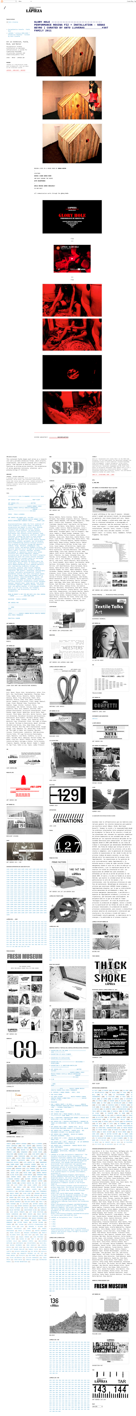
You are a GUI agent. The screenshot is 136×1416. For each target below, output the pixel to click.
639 (82, 933)
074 (76, 1352)
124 (69, 1361)
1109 (37, 869)
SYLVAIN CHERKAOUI (32, 1257)
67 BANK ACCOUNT (106, 1132)
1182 (22, 883)
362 (63, 1405)
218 (63, 1382)
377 (69, 1407)
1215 (22, 890)
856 (17, 930)
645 (57, 935)
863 (39, 930)
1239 (30, 894)
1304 (26, 906)
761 (50, 954)
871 (23, 932)
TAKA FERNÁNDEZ (41, 1191)
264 (85, 1388)
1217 (30, 890)
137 (69, 1363)
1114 (15, 871)
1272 (30, 900)
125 (72, 1361)
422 (76, 1262)
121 (60, 1361)
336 (66, 1401)
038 (85, 1346)
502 (79, 1274)
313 (76, 1397)
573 (50, 1287)
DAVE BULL (43, 1243)
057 (63, 1350)
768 (72, 954)
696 (50, 943)
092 (50, 1356)
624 (82, 931)
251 (85, 1386)
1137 (19, 875)
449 (79, 1266)
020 (69, 1344)
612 (85, 929)
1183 (26, 883)
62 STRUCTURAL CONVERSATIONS (106, 1128)
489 (82, 1272)
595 (79, 1289)
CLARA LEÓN (26, 1193)
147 (60, 1365)
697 (54, 943)
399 (56, 1411)
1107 (30, 869)
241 (54, 1386)
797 (82, 958)
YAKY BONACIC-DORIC (34, 1177)
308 (60, 1397)
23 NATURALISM (116, 1103)
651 (72, 935)
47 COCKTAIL (112, 1117)
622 (76, 931)
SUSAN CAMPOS (32, 1185)
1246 (15, 896)
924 (26, 940)
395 (85, 1409)
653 (79, 935)
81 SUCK (117, 1142)
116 (85, 1359)
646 (60, 935)
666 (79, 937)
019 (66, 1344)
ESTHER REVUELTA (37, 1187)
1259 (22, 898)
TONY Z (33, 1239)
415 (54, 1262)
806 (23, 922)
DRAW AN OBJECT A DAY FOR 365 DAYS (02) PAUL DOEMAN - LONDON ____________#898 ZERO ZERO (26, 595)
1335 (19, 912)
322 (63, 1399)
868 (14, 932)
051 (85, 1348)
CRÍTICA (94, 718)
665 (76, 937)
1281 (22, 902)
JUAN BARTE (36, 1154)
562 (57, 1285)
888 (36, 934)
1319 (41, 908)
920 (14, 940)
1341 (41, 912)
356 (85, 1403)
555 (76, 1283)
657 (50, 937)
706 (82, 943)
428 (54, 1264)
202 (54, 1380)
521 (50, 1278)
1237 (22, 894)
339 (76, 1401)
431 (63, 1264)
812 (42, 922)
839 (45, 926)
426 (88, 1262)
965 (33, 944)
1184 (30, 883)
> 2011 (53, 1222)
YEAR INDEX (9, 488)
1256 (11, 898)
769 (76, 954)
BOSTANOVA (19, 1243)
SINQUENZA (24, 1152)
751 (60, 952)
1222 (7, 892)
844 (20, 928)
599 (50, 1291)
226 (88, 1382)
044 (63, 1348)
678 (76, 939)
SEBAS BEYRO (38, 1150)
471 (66, 1270)
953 (45, 942)
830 (17, 926)
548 (54, 1283)
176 (69, 1369)
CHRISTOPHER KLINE (30, 1210)
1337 (26, 912)
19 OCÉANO (110, 1101)
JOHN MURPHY (31, 1228)
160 (60, 1367)
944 (26, 942)
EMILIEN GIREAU (30, 1201)
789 (57, 958)
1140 (30, 875)
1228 (30, 892)
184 (50, 1371)
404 (60, 1260)
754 (69, 952)
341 (82, 1401)
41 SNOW (122, 1113)
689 (69, 941)
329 (85, 1399)
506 (50, 1276)
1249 (26, 896)
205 (63, 1380)
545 (85, 1280)
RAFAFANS (44, 1170)
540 (69, 1280)
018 (63, 1344)
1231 (41, 892)
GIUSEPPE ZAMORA (30, 1164)
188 (63, 1371)
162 (66, 1367)
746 (85, 949)
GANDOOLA (44, 1210)
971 (42, 944)
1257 (15, 898)
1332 (7, 912)
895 (17, 936)
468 (57, 1270)
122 (63, 1361)
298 (69, 1395)
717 (76, 945)
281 (57, 1392)
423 (79, 1262)
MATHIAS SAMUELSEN (21, 1251)
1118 (30, 871)
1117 (26, 871)
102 (82, 1356)
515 (79, 1276)
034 (72, 1346)
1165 (41, 879)
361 (60, 1405)
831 (20, 926)
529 (76, 1278)
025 (85, 1344)
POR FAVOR (9, 1218)
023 (79, 1344)
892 (7, 936)
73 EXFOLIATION (100, 1138)
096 (63, 1356)
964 (29, 944)
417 (60, 1262)
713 (63, 945)
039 (88, 1346)
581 (76, 1287)
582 (79, 1287)
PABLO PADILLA (19, 1216)
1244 (7, 896)
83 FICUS (98, 1144)
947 (33, 942)
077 (85, 1352)
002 (54, 1342)
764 (60, 954)
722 (50, 947)
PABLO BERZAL (10, 1255)
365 (72, 1405)
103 (85, 1356)
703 (72, 943)
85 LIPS (119, 1144)
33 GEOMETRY (107, 1109)
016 (57, 1344)
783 (79, 956)
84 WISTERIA (109, 1144)
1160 (22, 879)
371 (50, 1407)
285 (69, 1392)
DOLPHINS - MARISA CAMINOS (17, 599)
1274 (37, 900)
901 (36, 936)
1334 (15, 912)
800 (50, 960)
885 (26, 934)
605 (63, 929)
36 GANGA (103, 1111)
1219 (37, 890)
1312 (15, 908)
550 (60, 1283)
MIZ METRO (34, 1251)
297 (66, 1395)
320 (57, 1399)
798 (85, 958)
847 (29, 928)
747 (88, 949)
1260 (26, 898)
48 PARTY (123, 1117)
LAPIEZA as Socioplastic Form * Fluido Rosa (66, 1217)
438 (85, 1264)
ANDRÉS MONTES (42, 1172)
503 (82, 1274)
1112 (7, 871)
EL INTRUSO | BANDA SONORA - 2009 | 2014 (65, 1092)
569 (79, 1285)
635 (76, 933)
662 (66, 937)
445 (66, 1266)
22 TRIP (103, 1103)
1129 (30, 873)
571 (85, 1285)
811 (39, 922)
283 (63, 1392)
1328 (33, 910)
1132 (41, 873)
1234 (11, 894)
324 (69, 1399)
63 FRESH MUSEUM (126, 1128)
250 (82, 1386)
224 (82, 1382)
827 (7, 926)
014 (50, 1344)
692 (79, 941)
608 (72, 929)
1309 (45, 906)
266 (50, 1390)
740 (66, 949)
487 (76, 1272)
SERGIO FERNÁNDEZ (38, 1218)
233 (69, 1384)
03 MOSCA (116, 1090)
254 (54, 1388)
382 (85, 1407)
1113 (11, 871)
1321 (7, 910)
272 (69, 1390)
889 (39, 934)
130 (88, 1361)
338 (72, 1401)
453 (50, 1268)
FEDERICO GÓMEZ (22, 1148)
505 (88, 1274)
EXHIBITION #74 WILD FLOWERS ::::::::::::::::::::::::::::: (61, 1055)
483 (63, 1272)
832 (23, 926)
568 (76, 1285)
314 (79, 1397)
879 (7, 934)
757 (79, 952)
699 (60, 943)
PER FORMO (32, 1255)
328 (82, 1399)
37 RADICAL (114, 1111)
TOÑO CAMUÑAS (11, 1150)
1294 (30, 904)
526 (66, 1278)
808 (29, 922)
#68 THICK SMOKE (56, 1094)
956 (14, 944)
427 (50, 1264)
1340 (37, 912)
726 (63, 947)
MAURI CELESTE (15, 1233)
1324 (19, 910)
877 (42, 932)
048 (76, 1348)
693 (82, 941)
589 (60, 1289)
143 (88, 1363)
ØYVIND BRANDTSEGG (21, 1261)
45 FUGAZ (129, 1115)
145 (54, 1365)
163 (69, 1367)
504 (85, 1274)
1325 (22, 910)
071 (66, 1352)
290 (85, 1392)
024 (82, 1344)
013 (88, 1342)
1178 (7, 883)
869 (17, 932)
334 (60, 1401)
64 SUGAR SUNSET (101, 1130)
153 (79, 1365)
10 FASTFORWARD (119, 1094)
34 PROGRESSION (121, 1109)
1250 (30, 896)
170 (50, 1369)
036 (79, 1346)
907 (14, 938)
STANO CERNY (10, 1239)
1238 (26, 894)
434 (72, 1264)
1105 (22, 869)
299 (72, 1395)
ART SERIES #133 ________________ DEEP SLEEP (24, 499)
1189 (7, 886)
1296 (37, 904)
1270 (22, 900)
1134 (7, 875)
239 (88, 1384)
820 (26, 924)
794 (72, 958)
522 (54, 1278)
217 (60, 1382)
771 (82, 954)
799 (88, 958)
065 (88, 1350)
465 (88, 1268)
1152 (33, 877)
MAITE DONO (27, 1172)
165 (76, 1367)
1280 (19, 902)
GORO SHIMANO (11, 1204)
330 (88, 1399)
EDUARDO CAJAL (22, 1154)
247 (72, 1386)
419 (66, 1262)
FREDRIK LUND (11, 1152)
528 (72, 1278)
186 (57, 1371)
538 (63, 1280)
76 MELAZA (102, 1140)
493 (54, 1274)
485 (69, 1272)
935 (11, 942)
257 (63, 1388)
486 (72, 1272)
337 (69, 1401)
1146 (11, 877)
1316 (30, 908)
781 (72, 956)
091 (88, 1354)
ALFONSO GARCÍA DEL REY (29, 1183)
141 (82, 1363)
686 (60, 941)
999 (28, 946)
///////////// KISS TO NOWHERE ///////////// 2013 (26, 496)
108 (60, 1359)
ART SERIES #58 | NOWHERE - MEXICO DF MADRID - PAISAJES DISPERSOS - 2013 (67, 1135)
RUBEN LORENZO (21, 1181)
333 (57, 1401)
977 (10, 946)
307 (57, 1397)
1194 (26, 886)
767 (69, 954)
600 (53, 1291)
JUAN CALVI (10, 1206)
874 (33, 932)
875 (36, 932)
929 (36, 940)
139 (76, 1363)
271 (66, 1390)
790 (60, 958)
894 (14, 936)
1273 (33, 900)
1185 (33, 883)
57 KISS (110, 1123)
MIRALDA (36, 1195)
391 (72, 1409)
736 (54, 949)
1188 (45, 883)
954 (7, 944)
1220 (41, 890)
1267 (11, 900)
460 (72, 1268)
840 (7, 928)
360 (57, 1405)
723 (54, 947)
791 (63, 958)
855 (14, 930)
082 (60, 1354)
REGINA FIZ (25, 1150)
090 (85, 1354)
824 (39, 924)
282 (60, 1392)
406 (66, 1260)
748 (50, 952)
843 (17, 928)
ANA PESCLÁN (28, 1199)
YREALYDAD (9, 1154)
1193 (22, 886)
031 (63, 1346)
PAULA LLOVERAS (37, 1143)
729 (72, 947)
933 (45, 940)
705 (79, 943)
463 (82, 1268)
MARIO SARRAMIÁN (12, 1214)
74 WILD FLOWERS (117, 1138)
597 (85, 1289)
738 (60, 949)
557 (82, 1283)
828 (11, 926)
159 (57, 1367)
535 (54, 1280)
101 (79, 1356)
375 (63, 1407)
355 (82, 1403)
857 (20, 930)
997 (25, 946)
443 (60, 1266)
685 (57, 941)
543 (79, 1280)
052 (88, 1348)
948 (36, 942)
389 (66, 1409)
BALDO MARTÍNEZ (15, 1210)
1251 (33, 896)
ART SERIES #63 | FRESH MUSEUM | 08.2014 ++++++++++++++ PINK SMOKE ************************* (70, 1114)
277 (85, 1390)
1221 (45, 890)
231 (63, 1384)
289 (82, 1392)
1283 (30, 902)
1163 (33, 879)
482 (60, 1272)
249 (79, 1386)
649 (66, 935)
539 (66, 1280)
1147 (15, 877)
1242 (41, 894)
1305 (30, 906)
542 (76, 1280)
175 (66, 1369)
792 (66, 958)
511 (66, 1276)
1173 (30, 881)
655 (85, 935)
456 (60, 1268)
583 (82, 1287)
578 (66, 1287)
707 (85, 943)
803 (14, 922)
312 (72, 1397)
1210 (45, 888)
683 (50, 941)
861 (33, 930)
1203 (19, 888)
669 (88, 937)
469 (60, 1270)
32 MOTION (95, 1109)
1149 (22, 877)
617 (60, 931)
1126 (19, 873)
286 (72, 1392)
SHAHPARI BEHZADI (12, 1220)
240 (50, 1386)
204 (60, 1380)
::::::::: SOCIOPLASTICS (58, 437)
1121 (41, 871)
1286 (41, 902)
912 (29, 938)
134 (60, 1363)
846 (26, 928)
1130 (33, 873)
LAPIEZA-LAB (20, 57)
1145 (7, 877)
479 (50, 1272)
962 (23, 944)
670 (50, 939)
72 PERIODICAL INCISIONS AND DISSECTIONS (117, 1136)
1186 (37, 883)
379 (76, 1407)
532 (85, 1278)
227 (50, 1384)
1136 (15, 875)
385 (54, 1409)
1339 (33, 912)
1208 (37, 888)
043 (60, 1348)
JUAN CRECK (30, 1247)
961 (20, 944)
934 (7, 942)
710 (54, 945)
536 (57, 1280)
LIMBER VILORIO (41, 1158)
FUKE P (41, 1201)
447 (72, 1266)
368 (82, 1405)
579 (69, 1287)
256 (60, 1388)
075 (79, 1352)
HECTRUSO (9, 1148)
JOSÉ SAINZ (18, 1247)
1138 (22, 875)
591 (66, 1289)
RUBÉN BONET (15, 1164)
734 (88, 947)
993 (22, 946)
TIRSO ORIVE (18, 1259)
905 (7, 938)
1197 (37, 886)
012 (85, 1342)
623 (79, 931)
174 (63, 1369)
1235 (15, 894)
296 (63, 1395)
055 (57, 1350)
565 (66, 1285)
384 (50, 1409)
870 (20, 932)
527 (69, 1278)
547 (50, 1283)
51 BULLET (121, 1119)
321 (60, 1399)
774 (50, 956)
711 (57, 945)
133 (57, 1363)
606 (66, 929)
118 (50, 1361)
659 (57, 937)
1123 (7, 873)
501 (76, 1274)
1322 (11, 910)
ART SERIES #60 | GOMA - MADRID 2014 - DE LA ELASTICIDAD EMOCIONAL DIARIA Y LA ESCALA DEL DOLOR (69, 1127)
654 (82, 935)
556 (79, 1283)
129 (85, 1361)
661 (63, 937)
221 (72, 1382)
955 (11, 944)
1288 (7, 904)
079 (50, 1354)
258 (66, 1388)
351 (69, 1403)
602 (54, 929)
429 (57, 1264)
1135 (11, 875)
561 (54, 1285)
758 (82, 952)
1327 (30, 910)
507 (54, 1276)
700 (63, 943)
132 (54, 1363)
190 (69, 1371)
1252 (37, 896)
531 (82, 1278)
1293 (26, 904)
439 (88, 1264)
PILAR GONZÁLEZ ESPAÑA (35, 1216)
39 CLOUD (95, 1113)
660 (60, 937)
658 (54, 937)
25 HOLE (98, 1105)
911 (26, 938)
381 (82, 1407)
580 (72, 1287)
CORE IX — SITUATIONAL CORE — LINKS (103, 474)
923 (23, 940)
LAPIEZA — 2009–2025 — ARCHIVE (15, 70)
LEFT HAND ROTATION (36, 1212)
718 (79, 945)
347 (60, 1403)
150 (69, 1365)
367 (79, 1405)
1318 (37, 908)
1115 (19, 871)
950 (39, 942)
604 (60, 929)
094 (57, 1356)
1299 (7, 906)
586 (50, 1289)
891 (45, 934)
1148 (19, 877)
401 (50, 1260)
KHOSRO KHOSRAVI (23, 1206)
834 (29, 926)
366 (76, 1405)
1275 (41, 900)
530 (79, 1278)
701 (66, 943)
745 (82, 949)
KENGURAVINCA (42, 1247)
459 (69, 1268)
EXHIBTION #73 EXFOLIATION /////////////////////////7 (60, 1058)
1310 (7, 908)
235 (76, 1384)
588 (57, 1289)
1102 (11, 869)
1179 (11, 883)
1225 (19, 892)
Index (8, 57)
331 (50, 1401)
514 (76, 1276)
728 (69, 947)
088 (79, 1354)
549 (57, 1283)
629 (57, 933)
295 (60, 1395)
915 (39, 938)
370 (88, 1405)
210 (79, 1380)
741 (69, 949)
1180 (15, 883)
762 (54, 954)
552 (66, 1283)
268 (57, 1390)
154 (82, 1365)
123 (66, 1361)
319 (54, 1399)
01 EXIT (95, 1090)
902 (39, 936)
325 (72, 1399)
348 (63, 1403)
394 (82, 1409)
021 (72, 1344)
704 (76, 943)
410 (79, 1260)
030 (60, 1346)
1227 (26, 892)
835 (33, 926)
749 (54, 952)
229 (57, 1384)
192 (76, 1371)
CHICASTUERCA (31, 1243)
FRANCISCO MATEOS (12, 1162)
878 (45, 932)
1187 (41, 883)
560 (50, 1285)
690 (72, 941)
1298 (45, 904)
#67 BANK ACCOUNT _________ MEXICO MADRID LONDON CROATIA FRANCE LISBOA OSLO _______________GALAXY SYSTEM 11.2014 (69, 1098)
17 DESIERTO (128, 1099)
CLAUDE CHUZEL (38, 1152)
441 (54, 1266)
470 (63, 1270)
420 (69, 1262)
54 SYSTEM (115, 1121)
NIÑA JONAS (39, 1235)
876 (39, 932)
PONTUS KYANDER (15, 1208)
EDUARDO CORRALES (41, 1193)
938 (17, 942)
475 (79, 1270)
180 (79, 1369)
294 (57, 1395)
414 (50, 1262)
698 (57, 943)
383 (88, 1407)
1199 (45, 886)
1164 (37, 879)
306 (54, 1397)
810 (36, 922)
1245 (11, 896)
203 (57, 1380)
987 (16, 946)
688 (66, 941)
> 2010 (53, 1219)
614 (50, 931)
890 (42, 934)
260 (72, 1388)
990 (19, 946)
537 (60, 1280)
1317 (33, 908)
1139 (26, 875)
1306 (33, 906)
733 (85, 947)
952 (42, 942)
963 (26, 944)
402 (54, 1260)
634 (72, 933)
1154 (41, 877)
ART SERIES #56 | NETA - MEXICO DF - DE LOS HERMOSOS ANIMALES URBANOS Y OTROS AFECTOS (70, 1142)
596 (82, 1289)
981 (13, 946)
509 (60, 1276)
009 (76, 1342)
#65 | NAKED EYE (56, 1109)
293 (54, 1395)
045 (66, 1348)
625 (85, 931)
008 (72, 1342)
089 (82, 1354)
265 (88, 1388)
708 (88, 943)
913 (33, 938)
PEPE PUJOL (21, 1197)
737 (57, 949)
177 (72, 1369)
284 (66, 1392)
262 (79, 1388)
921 (17, 940)
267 (54, 1390)
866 (7, 932)
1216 (26, 890)
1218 (33, 890)
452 (88, 1266)
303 (85, 1395)
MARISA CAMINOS (21, 1143)
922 (20, 940)
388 (63, 1409)
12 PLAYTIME (110, 1096)
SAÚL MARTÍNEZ (38, 1237)
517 (82, 1276)
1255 (7, 898)
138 (72, 1363)
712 (60, 945)
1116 (22, 871)
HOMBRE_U (34, 1166)
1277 (7, 902)
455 (57, 1268)
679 (79, 939)
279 (50, 1392)
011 (82, 1342)
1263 (37, 898)
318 (50, 1399)
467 (54, 1270)
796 (79, 958)
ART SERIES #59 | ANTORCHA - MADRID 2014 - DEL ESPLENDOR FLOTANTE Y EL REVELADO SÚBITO (67, 1131)
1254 (45, 896)
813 (45, 922)
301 (79, 1395)
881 (14, 934)
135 (63, 1363)
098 (69, 1356)
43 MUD (107, 1115)
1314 (22, 908)
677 (72, 939)
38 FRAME (126, 1111)
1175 (37, 881)
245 (66, 1386)
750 (57, 952)
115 (82, 1359)
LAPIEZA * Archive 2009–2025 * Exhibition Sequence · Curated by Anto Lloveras (19, 34)
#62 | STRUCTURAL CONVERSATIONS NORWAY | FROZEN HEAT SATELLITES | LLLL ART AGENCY (70, 1118)
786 (88, 956)
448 (76, 1266)
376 (66, 1407)
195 (85, 1371)
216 (57, 1382)
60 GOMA (106, 1125)
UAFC (41, 1239)
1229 (33, 892)
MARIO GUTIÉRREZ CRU (39, 1206)
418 (63, 1262)
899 (29, 936)
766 (66, 954)
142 (85, 1363)
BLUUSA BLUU (10, 1226)
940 (20, 942)
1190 (11, 886)
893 (11, 936)
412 (85, 1260)
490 (85, 1272)
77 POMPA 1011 (114, 1140)
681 (85, 939)
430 (60, 1264)
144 (50, 1365)
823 (36, 924)
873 (29, 932)
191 (72, 1371)
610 (79, 929)
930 (39, 940)
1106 (26, 869)
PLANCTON (32, 1197)
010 (79, 1342)
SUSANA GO (22, 1239)
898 (26, 936)
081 (57, 1354)
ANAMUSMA (18, 1168)
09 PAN (104, 1094)
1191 (15, 886)
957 (17, 944)
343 (88, 1401)
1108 (33, 869)
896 (20, 936)
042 (57, 1348)
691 (76, 941)
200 (56, 1373)
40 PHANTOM (109, 1113)
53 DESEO (105, 1121)
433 (69, 1264)
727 (66, 947)
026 (88, 1344)
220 (69, 1382)
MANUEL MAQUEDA (37, 1148)
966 (36, 944)
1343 (7, 915)
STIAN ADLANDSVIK (16, 1257)
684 (54, 941)
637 (79, 933)
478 (88, 1270)
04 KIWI (126, 1090)
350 (66, 1403)
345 (54, 1403)
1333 (11, 912)
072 (69, 1352)
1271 (26, 900)
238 (85, 1384)
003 (57, 1342)
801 (7, 922)
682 (88, 939)
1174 (33, 881)
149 (66, 1365)
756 (76, 952)
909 (20, 938)
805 (20, 922)
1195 (30, 886)
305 (50, 1397)
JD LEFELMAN (24, 1204)
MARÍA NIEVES (27, 1214)
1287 (45, 902)
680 (82, 939)
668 (85, 937)
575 (57, 1287)
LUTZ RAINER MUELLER (17, 1249)
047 (72, 1348)
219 (66, 1382)
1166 (45, 879)
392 (76, 1409)
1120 (37, 871)
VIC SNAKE (43, 1197)
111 (69, 1359)
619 (66, 931)
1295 (33, 904)
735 (50, 949)
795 (76, 958)
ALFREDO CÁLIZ (11, 1241)
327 (79, 1399)
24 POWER (129, 1103)
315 (82, 1397)
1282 (26, 902)
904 (45, 936)
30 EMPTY (113, 1107)
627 (50, 933)
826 (45, 924)
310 (66, 1397)
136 (66, 1363)
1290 (15, 904)
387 (60, 1409)
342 (85, 1401)
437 (82, 1264)
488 (79, 1272)
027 (50, 1346)
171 (54, 1369)
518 (85, 1276)
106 (54, 1359)
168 (85, 1367)
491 (88, 1272)
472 (69, 1270)
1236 (19, 894)
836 (36, 926)
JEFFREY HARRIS (38, 1204)
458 (66, 1268)
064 (85, 1350)
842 (14, 928)
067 (54, 1352)
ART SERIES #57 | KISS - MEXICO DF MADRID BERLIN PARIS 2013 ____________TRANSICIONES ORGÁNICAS (68, 1138)
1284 (33, 902)
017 (60, 1344)
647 (63, 935)
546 (88, 1280)
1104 (19, 869)
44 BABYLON (118, 1115)
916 (42, 938)
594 (76, 1289)
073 (72, 1352)
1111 (45, 869)
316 (85, 1397)
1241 (37, 894)
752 (63, 952)
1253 (41, 896)
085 (69, 1354)
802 (11, 922)
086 (72, 1354)
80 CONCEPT (106, 1142)
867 (11, 932)
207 (69, 1380)
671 (54, 939)
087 (76, 1354)
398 (53, 1411)
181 (82, 1369)
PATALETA (22, 1255)
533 (88, 1278)
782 (76, 956)
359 (54, 1405)
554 (72, 1283)
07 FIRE (123, 1092)
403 (57, 1260)
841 (11, 928)
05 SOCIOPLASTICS (98, 1092)
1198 (41, 886)
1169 (15, 881)
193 (79, 1371)
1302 (19, 906)
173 (60, 1369)
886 (29, 934)
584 (85, 1287)
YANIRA (8, 1224)
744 (79, 949)
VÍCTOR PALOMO (38, 1222)
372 (54, 1407)
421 (72, 1262)
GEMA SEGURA (13, 1195)
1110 (41, 869)
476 (82, 1270)
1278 (11, 902)
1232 (45, 892)
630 (60, 933)
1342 (45, 912)
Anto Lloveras (13, 22)
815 (11, 924)
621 (72, 931)
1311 (11, 908)
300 (76, 1395)
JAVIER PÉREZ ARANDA (23, 1158)
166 (79, 1367)
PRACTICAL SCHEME (14, 618)
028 (54, 1346)
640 (85, 933)
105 (50, 1359)
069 (60, 1352)
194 (82, 1371)
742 (72, 949)
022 (76, 1344)
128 (82, 1361)
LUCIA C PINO (36, 1160)
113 (76, 1359)
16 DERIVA (115, 1099)
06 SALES (112, 1092)
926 (33, 940)
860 (29, 930)
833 (26, 926)
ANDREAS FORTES (27, 1241)
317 (88, 1397)
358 (50, 1405)
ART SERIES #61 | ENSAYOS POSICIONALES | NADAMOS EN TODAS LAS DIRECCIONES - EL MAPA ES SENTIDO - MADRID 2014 (70, 1123)
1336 (22, 912)
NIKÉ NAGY (28, 1235)
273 (72, 1390)
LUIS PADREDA (30, 1168)
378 (72, 1407)
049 (79, 1348)
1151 (30, 877)
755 (72, 952)
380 (79, 1407)
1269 (19, 900)
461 (76, 1268)
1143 (41, 875)
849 (36, 928)
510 (63, 1276)
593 (72, 1289)
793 (69, 958)
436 (79, 1264)
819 (23, 924)
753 (66, 952)
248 (76, 1386)
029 (57, 1346)
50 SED (109, 1119)
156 (88, 1365)
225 (85, 1382)
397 (50, 1411)
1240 (33, 894)
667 (82, 937)
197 (88, 1371)
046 (69, 1348)
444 (63, 1266)
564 (63, 1285)
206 (66, 1380)
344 (50, 1403)
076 (82, 1352)
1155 (45, 877)
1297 (41, 904)
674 (63, 939)
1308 (41, 906)
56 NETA (99, 1123)
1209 (41, 888)
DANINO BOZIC (16, 1177)
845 (23, 928)
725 (60, 947)
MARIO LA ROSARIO (24, 1230)
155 (85, 1365)
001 (50, 1342)
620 (69, 931)
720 (85, 945)
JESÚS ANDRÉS (31, 1170)
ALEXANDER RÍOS (15, 1199)
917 (45, 938)
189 (66, 1371)
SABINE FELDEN (11, 1183)
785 (85, 956)
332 (54, 1401)
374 (60, 1407)
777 (60, 956)
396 (88, 1409)
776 (57, 956)
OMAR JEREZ (22, 1166)
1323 (15, 910)
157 (50, 1367)
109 (63, 1359)
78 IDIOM (126, 1140)
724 (57, 947)
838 (42, 926)
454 (54, 1268)
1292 (22, 904)
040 (50, 1348)
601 (50, 929)
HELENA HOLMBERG (16, 1245)
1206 (30, 888)
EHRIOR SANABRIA (15, 1201)
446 (69, 1266)
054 (54, 1350)
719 (82, 945)
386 (57, 1409)
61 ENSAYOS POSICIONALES (123, 1125)
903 (42, 936)
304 (88, 1395)
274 (76, 1390)
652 (76, 935)
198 (50, 1373)
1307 (37, 906)
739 (63, 949)
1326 (26, 910)
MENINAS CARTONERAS (31, 1233)
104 (88, 1356)
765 (63, 954)
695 (88, 941)
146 (57, 1365)
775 (54, 956)
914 (36, 938)
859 (26, 930)
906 (11, 938)
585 (88, 1287)
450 (82, 1266)
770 (79, 954)
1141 (33, 875)
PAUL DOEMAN (27, 1146)
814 (7, 924)
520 (88, 1276)
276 (82, 1390)
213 (88, 1380)
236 (79, 1384)
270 (63, 1390)
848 (33, 928)
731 (79, 947)
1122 (45, 871)
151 (72, 1365)
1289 (11, 904)
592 (69, 1289)
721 (88, 945)
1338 (30, 912)
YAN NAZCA (34, 1156)
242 (57, 1386)
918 (7, 940)
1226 (22, 892)
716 (72, 945)
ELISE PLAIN (14, 1175)
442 (57, 1266)
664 (72, 937)
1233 (7, 894)
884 (23, 934)
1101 (7, 869)
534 (50, 1280)
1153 (37, 877)
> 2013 (53, 1226)
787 (50, 958)
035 (76, 1346)
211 (82, 1380)
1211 (7, 890)
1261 (30, 898)
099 (72, 1356)
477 (85, 1270)
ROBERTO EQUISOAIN (18, 1160)
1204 (22, 888)
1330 (41, 910)
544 (82, 1280)
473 (72, 1270)
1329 (37, 910)
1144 (45, 875)
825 (42, 924)
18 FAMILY (99, 1101)
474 (76, 1270)
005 (63, 1342)
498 (69, 1274)
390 (69, 1409)
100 (76, 1356)
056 (60, 1350)
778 (63, 956)
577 (63, 1287)
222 (76, 1382)
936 (14, 942)
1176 (41, 881)
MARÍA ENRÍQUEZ (11, 1146)
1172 (26, 881)
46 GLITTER (99, 1117)
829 (14, 926)
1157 (11, 879)
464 (85, 1268)
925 (29, 940)
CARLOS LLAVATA (16, 1170)
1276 (45, 900)
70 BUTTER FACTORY (111, 1134)
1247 (19, 896)
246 (69, 1386)
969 (39, 944)
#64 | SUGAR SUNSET (57, 1112)
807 (26, 922)
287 (76, 1392)
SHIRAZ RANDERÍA (31, 1220)
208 (72, 1380)
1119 (33, 871)
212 (85, 1380)
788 (54, 958)
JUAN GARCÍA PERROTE (17, 1212)
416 (57, 1262)
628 (54, 933)
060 (72, 1350)
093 (54, 1356)
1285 (37, 902)
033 (69, 1346)
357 (88, 1403)
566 (69, 1285)
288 (79, 1392)
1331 (45, 910)
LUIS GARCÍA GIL (29, 1162)
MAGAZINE (54, 1102)
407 (69, 1260)
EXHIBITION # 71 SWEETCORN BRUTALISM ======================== (64, 1066)
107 (57, 1359)
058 (66, 1350)
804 (17, 922)
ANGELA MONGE (14, 1193)
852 (45, 928)
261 (76, 1388)
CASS (22, 1226)
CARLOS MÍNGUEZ (41, 1199)
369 (85, 1405)
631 (63, 933)
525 (63, 1278)
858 (23, 930)
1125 (15, 873)
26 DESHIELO (110, 1105)
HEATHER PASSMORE (31, 1179)
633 (69, 933)
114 (79, 1359)
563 (60, 1285)
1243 (45, 894)
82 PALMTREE (128, 1142)
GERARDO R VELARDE (36, 1226)
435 (76, 1264)
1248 (22, 896)
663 (69, 937)
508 (57, 1276)
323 (66, 1399)
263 (82, 1388)
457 (63, 1268)
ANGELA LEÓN (21, 1187)
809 (33, 922)
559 (88, 1283)
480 (54, 1272)
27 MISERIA (122, 1105)
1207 (33, 888)
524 (60, 1278)
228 (54, 1384)
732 (82, 947)
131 (50, 1363)
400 (59, 1411)
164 (72, 1367)
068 (57, 1352)
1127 (22, 873)
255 (57, 1388)
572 (88, 1285)
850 (39, 928)
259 (69, 1388)
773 (88, 954)
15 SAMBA (104, 1099)
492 (50, 1274)
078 (88, 1352)
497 (66, 1274)
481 (57, 1272)
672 (57, 939)
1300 (11, 906)
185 (54, 1371)
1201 (11, 888)
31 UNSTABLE (124, 1107)
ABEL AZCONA (19, 1224)
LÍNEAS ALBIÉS (31, 1189)
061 (76, 1350)
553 (69, 1283)
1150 (26, 877)
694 (85, 941)
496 (63, 1274)
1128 (26, 873)
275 (79, 1390)
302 (82, 1395)
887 (33, 934)
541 (72, 1280)
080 (54, 1354)
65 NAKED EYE (116, 1130)
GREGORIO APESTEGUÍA (14, 1228)
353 (76, 1403)
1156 (7, 879)
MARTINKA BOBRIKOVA (25, 1191)
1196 (33, 886)
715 (69, 945)
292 (50, 1395)
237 (82, 1384)
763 (57, 954)
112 (72, 1359)
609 (76, 929)
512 (69, 1276)
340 (79, 1401)
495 (60, 1274)
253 (50, 1388)
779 (66, 956)
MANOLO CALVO (33, 1249)
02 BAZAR (105, 1090)
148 (63, 1365)
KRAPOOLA (39, 1146)
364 (69, 1405)
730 (76, 947)
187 (60, 1371)
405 (63, 1260)
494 (57, 1274)
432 (66, 1264)
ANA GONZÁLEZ (42, 1208)
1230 (37, 892)
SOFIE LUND (43, 1255)
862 (36, 930)
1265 (45, 898)
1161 (26, 879)
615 (54, 931)
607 (69, 929)
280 (54, 1392)
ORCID (13, 57)
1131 (37, 873)
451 (85, 1266)
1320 (45, 908)
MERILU (44, 1233)
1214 (19, 890)
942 (23, 942)
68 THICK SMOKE (121, 1132)
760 (88, 952)
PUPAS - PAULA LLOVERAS (16, 514)
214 (50, 1382)
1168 (11, 881)
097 (66, 1356)
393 (79, 1409)
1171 (22, 881)
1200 (7, 888)
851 (42, 928)
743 (76, 949)
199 (53, 1373)
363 (66, 1405)
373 (57, 1407)
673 (60, 939)
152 (76, 1365)
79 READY (95, 1142)
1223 (11, 892)
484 (66, 1272)
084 (66, 1354)
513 (72, 1276)
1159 (19, 879)
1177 (45, 881)
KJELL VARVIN (25, 1195)
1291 (19, 904)
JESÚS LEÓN (14, 1172)
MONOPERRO (43, 1162)
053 (50, 1350)
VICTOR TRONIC (22, 1222)
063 (82, 1350)
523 (57, 1278)
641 (88, 933)
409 (76, 1260)
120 (57, 1361)
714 (66, 945)
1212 (11, 890)
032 (66, 1346)
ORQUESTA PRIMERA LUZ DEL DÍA (31, 1253)
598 (88, 1289)
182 (85, 1369)
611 (82, 929)
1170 (19, 881)
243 (60, 1386)
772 (85, 954)
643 (50, 935)
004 (60, 1342)
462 (79, 1268)
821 (29, 924)
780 (69, 956)
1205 (26, 888)
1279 (15, 902)
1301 (15, 906)
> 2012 (53, 1224)
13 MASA (122, 1096)
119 (54, 1361)
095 (60, 1356)
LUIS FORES (18, 1185)
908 (17, 938)
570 (82, 1285)
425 (85, 1262)
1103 (15, 869)
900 (33, 936)
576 (60, 1287)
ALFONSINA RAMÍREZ (13, 1179)
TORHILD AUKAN (30, 1259)
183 (88, 1369)
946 (29, 942)
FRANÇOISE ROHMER (13, 1189)
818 (20, 924)
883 (20, 934)
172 (57, 1369)
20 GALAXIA (122, 1101)
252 (88, 1386)
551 (63, 1283)
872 (26, 932)
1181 (19, 883)
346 (57, 1403)
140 (79, 1363)
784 (82, 956)
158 (54, 1367)
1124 (11, 873)
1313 (19, 908)
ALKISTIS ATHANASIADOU (35, 1224)
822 (33, 924)
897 (23, 936)
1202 (15, 888)
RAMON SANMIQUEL (22, 1218)
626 (88, 931)
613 (88, 929)
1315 (26, 908)
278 (88, 1390)
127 (79, 1361)
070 (63, 1352)
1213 (15, 890)
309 (63, 1397)
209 (76, 1380)
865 (45, 930)
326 (76, 1399)
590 (63, 1289)
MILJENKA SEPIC (15, 1235)
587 (54, 1289)
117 (88, 1359)
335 (63, 1401)
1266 (7, 900)
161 (63, 1367)
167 (82, 1367)
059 (69, 1350)
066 (50, 1352)
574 (54, 1287)
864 (42, 930)
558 (85, 1283)
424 (82, 1262)
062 (79, 1350)
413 (88, 1260)
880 (11, 934)
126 (76, 1361)
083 (63, 1354)
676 (69, 939)
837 (39, 926)
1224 (15, 892)
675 (66, 939)
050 (82, 1348)
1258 (19, 898)
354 (79, 1403)
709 (50, 945)
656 (88, 935)
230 (60, 1384)
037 (82, 1346)
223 (79, 1382)
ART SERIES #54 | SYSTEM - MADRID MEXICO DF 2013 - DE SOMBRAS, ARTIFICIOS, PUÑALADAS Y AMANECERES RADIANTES (69, 1151)
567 (72, 1285)
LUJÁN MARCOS (27, 1175)
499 (72, 1274)
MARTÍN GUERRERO (41, 1230)
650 (69, 935)
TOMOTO (8, 1143)
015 (54, 1344)
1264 (41, 898)
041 (54, 1348)
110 (66, 1359)
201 (50, 1380)
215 (54, 1382)
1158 (15, 879)
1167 (7, 881)
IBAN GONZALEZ (31, 1245)
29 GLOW (102, 1107)
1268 (15, 900)
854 (11, 930)
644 (54, 935)
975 (45, 944)
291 (88, 1392)
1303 (22, 906)
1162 (30, 879)
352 (72, 1403)
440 (50, 1266)
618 (63, 931)
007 (69, 1342)
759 (85, 952)
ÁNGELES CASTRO (36, 1181)
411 (82, 1260)
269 (60, 1390)
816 (14, 924)
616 (57, 931)
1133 (45, 873)
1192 (19, 886)
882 (17, 934)
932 (42, 940)
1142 (37, 875)
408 (72, 1260)
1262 (33, 898)
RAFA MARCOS (10, 1237)
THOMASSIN (21, 1156)
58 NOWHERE (122, 1123)
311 (69, 1397)
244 (63, 1386)
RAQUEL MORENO (24, 1237)
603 (57, 929)
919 (11, 940)
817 (17, 924)
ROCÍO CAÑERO (28, 1208)
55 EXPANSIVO (127, 1121)
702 (69, 943)
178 (76, 1369)
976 (7, 946)
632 (66, 933)
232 (66, 1384)
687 (63, 941)
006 (66, 1342)
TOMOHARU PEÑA (42, 1175)
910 (23, 938)
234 (72, 1384)
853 (7, 930)
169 (88, 1367)
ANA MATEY (43, 1168)
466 (50, 1270)
